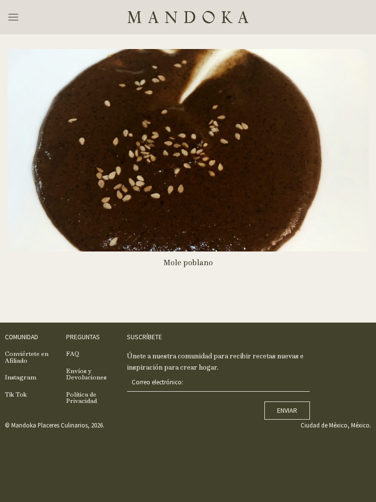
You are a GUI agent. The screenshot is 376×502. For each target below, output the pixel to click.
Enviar (287, 410)
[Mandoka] (188, 16)
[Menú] (13, 17)
